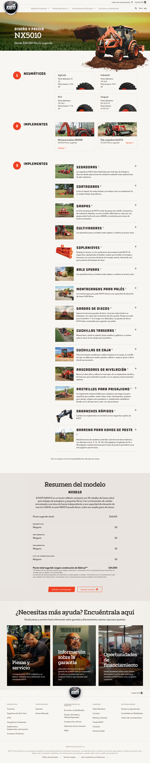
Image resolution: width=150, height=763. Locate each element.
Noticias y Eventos (100, 717)
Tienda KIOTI (98, 722)
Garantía (39, 709)
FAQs (66, 730)
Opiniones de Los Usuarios (75, 726)
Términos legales (69, 757)
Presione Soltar (99, 731)
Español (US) (139, 2)
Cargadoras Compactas (16, 722)
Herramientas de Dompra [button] (82, 8)
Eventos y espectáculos (130, 709)
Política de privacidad (50, 757)
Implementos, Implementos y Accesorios (17, 727)
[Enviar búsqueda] (136, 8)
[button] (142, 8)
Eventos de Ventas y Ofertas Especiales (72, 715)
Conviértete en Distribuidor (132, 713)
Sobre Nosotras (99, 709)
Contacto (96, 726)
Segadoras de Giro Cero (17, 713)
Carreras (96, 713)
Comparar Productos (15, 733)
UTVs (9, 717)
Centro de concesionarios (121, 2)
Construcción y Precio (72, 721)
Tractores (10, 709)
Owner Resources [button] (59, 8)
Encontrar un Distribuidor (109, 8)
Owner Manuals (42, 713)
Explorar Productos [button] (39, 8)
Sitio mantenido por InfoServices (93, 757)
